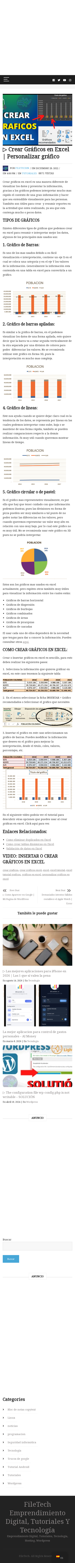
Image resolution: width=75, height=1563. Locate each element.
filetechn (22, 168)
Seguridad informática (22, 1442)
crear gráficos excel (31, 870)
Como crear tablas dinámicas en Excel (30, 844)
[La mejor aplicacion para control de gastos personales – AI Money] (37, 1005)
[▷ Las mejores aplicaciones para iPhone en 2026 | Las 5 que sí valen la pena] (37, 945)
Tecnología (34, 980)
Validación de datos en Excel (24, 848)
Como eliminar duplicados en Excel (28, 839)
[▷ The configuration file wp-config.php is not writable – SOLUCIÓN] (37, 1066)
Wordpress (32, 1101)
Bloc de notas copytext (22, 1409)
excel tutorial (57, 870)
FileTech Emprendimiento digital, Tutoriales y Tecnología (37, 1516)
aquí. (26, 642)
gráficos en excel (31, 874)
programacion (16, 1434)
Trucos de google (18, 1458)
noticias (13, 1426)
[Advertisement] (37, 37)
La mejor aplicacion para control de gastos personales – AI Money (34, 1034)
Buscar (7, 1239)
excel (46, 870)
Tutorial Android (18, 1467)
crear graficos (10, 870)
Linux (11, 1417)
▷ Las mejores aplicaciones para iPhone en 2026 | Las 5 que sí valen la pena (34, 973)
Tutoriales (29, 173)
